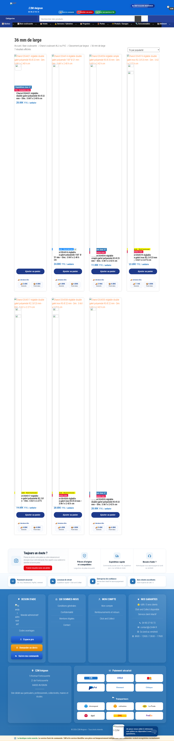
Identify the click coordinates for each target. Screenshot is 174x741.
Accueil (17, 45)
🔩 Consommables (143, 24)
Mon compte (107, 605)
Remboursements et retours (107, 612)
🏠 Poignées (85, 24)
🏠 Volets (44, 24)
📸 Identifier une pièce (85, 12)
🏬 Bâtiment (162, 24)
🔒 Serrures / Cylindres (64, 24)
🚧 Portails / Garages (120, 24)
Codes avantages (26, 630)
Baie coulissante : (30, 45)
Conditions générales (67, 605)
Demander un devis (28, 647)
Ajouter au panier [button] (32, 271)
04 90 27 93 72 (149, 622)
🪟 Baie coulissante (25, 24)
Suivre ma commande (28, 656)
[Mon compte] (163, 8)
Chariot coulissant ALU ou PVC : (53, 45)
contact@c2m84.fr (148, 627)
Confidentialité (67, 612)
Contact (66, 625)
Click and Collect (107, 618)
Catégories (10, 18)
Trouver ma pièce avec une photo (38, 568)
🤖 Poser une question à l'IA (105, 12)
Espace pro (28, 639)
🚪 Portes (101, 24)
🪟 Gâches (6, 24)
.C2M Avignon (35, 8)
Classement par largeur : (79, 45)
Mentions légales (66, 618)
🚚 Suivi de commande (67, 12)
